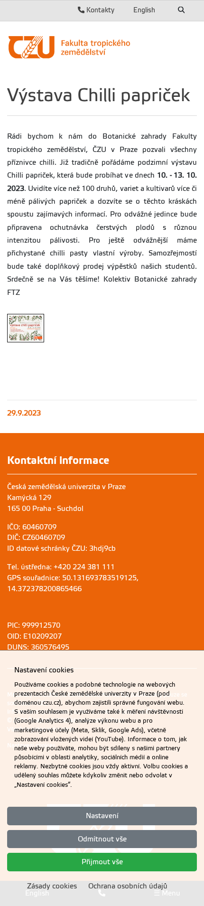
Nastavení (102, 816)
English (144, 10)
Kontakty (99, 10)
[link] (102, 47)
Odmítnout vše (102, 839)
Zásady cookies (52, 886)
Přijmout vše (102, 862)
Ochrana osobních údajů (127, 886)
